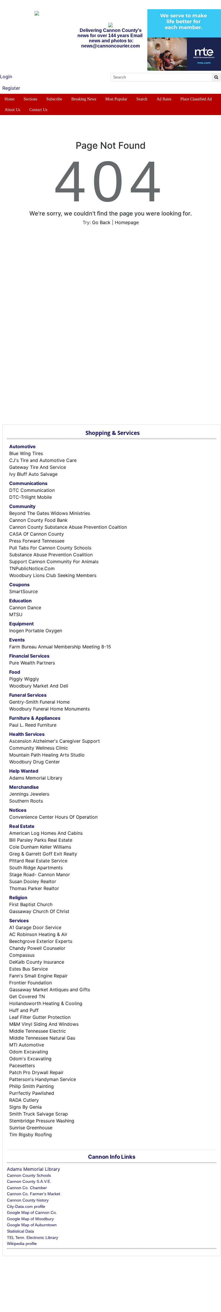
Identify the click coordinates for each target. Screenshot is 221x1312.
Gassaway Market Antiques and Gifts (49, 989)
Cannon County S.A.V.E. (29, 1181)
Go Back (101, 222)
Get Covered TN (27, 996)
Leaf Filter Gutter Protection (40, 1017)
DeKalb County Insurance (36, 962)
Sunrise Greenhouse (30, 1127)
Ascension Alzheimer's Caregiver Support (54, 741)
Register (11, 88)
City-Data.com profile (26, 1206)
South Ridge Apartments (36, 867)
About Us (12, 110)
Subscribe (54, 99)
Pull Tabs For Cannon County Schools (50, 548)
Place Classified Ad (196, 99)
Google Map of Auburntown (32, 1225)
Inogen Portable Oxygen (35, 630)
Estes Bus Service (28, 969)
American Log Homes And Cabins (46, 833)
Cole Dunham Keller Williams (40, 847)
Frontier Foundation (30, 983)
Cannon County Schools (29, 1175)
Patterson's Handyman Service (42, 1079)
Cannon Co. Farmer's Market (33, 1193)
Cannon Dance (25, 607)
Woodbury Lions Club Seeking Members (52, 575)
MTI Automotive (26, 1045)
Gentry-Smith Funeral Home (39, 702)
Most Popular (116, 99)
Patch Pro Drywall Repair (36, 1072)
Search (141, 99)
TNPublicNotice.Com (32, 568)
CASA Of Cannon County (36, 534)
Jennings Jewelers (29, 794)
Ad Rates (164, 99)
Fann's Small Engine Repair (38, 976)
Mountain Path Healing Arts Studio (47, 755)
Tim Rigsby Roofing (30, 1134)
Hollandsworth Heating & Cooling (45, 1003)
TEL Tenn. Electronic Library (32, 1237)
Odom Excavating (28, 1052)
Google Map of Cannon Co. (32, 1212)
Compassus (22, 955)
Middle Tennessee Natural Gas (42, 1038)
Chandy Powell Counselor (37, 948)
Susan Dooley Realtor (32, 881)
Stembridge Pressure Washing (41, 1121)
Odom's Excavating (30, 1058)
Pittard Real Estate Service (38, 861)
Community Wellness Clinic (38, 748)
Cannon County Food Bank (38, 520)
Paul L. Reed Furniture (32, 725)
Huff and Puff (24, 1010)
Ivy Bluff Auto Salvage (33, 474)
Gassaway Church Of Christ (39, 911)
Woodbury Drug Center (34, 762)
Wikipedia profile (22, 1243)
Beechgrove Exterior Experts (40, 941)
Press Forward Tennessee (36, 541)
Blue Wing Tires (26, 453)
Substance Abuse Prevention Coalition (51, 554)
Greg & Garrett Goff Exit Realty (43, 854)
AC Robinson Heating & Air (38, 934)
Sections (30, 99)
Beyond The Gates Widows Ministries (49, 513)
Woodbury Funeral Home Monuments (49, 709)
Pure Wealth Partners (32, 663)
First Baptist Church (30, 904)
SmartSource (23, 591)
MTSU (15, 614)
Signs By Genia (25, 1107)
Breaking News (83, 99)
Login (6, 76)
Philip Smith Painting (31, 1086)
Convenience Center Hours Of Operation (53, 817)
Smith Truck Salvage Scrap (38, 1114)
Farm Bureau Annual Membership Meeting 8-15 (60, 647)
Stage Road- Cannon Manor (39, 874)
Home (9, 99)
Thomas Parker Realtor (34, 888)
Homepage (127, 222)
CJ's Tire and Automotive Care (43, 460)
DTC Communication (32, 490)
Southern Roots (26, 801)
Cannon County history (28, 1200)
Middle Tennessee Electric (37, 1031)
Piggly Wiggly (24, 679)
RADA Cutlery (24, 1100)
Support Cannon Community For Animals (53, 561)
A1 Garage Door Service (35, 927)
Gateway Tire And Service (37, 467)
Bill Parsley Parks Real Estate (40, 840)
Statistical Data (20, 1231)
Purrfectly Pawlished (31, 1093)
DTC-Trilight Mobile (30, 497)
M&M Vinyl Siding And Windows (44, 1024)
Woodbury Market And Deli (38, 686)
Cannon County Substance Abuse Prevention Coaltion (68, 527)
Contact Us (38, 110)
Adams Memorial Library (35, 778)
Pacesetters (22, 1065)
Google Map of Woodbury (30, 1218)
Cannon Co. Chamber (27, 1187)
